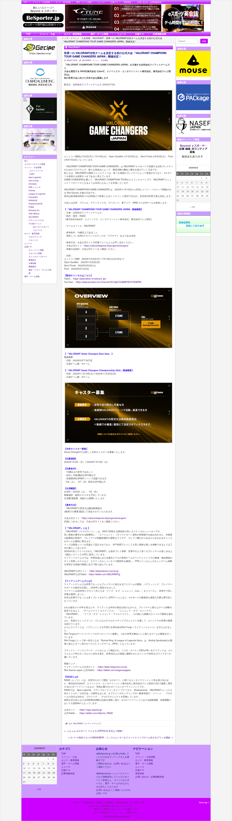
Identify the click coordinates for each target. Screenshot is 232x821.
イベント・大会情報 (41, 2)
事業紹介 (32, 259)
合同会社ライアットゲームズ (87, 84)
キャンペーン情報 (36, 250)
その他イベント (35, 223)
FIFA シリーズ (34, 187)
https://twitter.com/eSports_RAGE (96, 713)
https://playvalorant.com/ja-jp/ (104, 570)
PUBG (31, 207)
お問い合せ (119, 763)
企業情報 (32, 263)
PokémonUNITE (35, 203)
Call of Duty (34, 180)
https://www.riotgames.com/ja (112, 666)
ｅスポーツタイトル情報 (34, 164)
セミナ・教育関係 (73, 34)
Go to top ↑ (204, 802)
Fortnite (32, 190)
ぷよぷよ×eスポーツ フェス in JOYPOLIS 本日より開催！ (94, 730)
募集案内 (32, 266)
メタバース (37, 230)
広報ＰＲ (114, 2)
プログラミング (35, 236)
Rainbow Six (34, 210)
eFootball (33, 183)
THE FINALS (34, 213)
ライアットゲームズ (92, 723)
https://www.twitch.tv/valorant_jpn (89, 278)
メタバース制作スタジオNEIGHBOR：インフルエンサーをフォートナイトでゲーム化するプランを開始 (120, 737)
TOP (25, 2)
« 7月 (192, 207)
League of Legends (37, 193)
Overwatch (33, 197)
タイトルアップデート (38, 256)
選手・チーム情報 (84, 2)
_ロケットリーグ (36, 170)
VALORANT (34, 216)
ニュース (101, 2)
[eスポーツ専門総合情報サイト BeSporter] (42, 17)
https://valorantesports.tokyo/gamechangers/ (106, 245)
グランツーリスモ (36, 220)
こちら (118, 809)
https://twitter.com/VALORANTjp (104, 574)
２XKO (31, 174)
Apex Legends (35, 177)
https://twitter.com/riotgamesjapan (114, 670)
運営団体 (127, 2)
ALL (26, 160)
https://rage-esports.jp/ (91, 709)
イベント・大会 (47, 34)
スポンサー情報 (35, 253)
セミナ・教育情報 (63, 2)
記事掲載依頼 (159, 34)
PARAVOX (33, 200)
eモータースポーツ (41, 226)
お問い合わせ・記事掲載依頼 (149, 2)
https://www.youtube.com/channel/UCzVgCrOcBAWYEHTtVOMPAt (108, 281)
